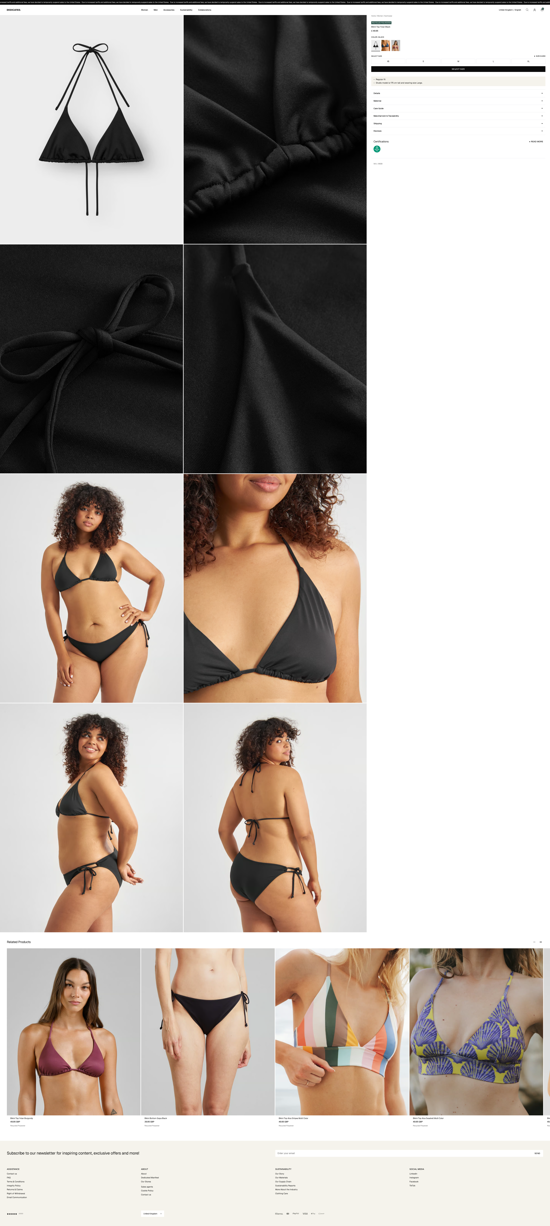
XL (528, 61)
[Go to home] (74, 9)
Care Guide (379, 108)
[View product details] (74, 1121)
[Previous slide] (534, 942)
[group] (74, 1037)
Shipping (378, 123)
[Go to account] (534, 10)
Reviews (378, 131)
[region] (275, 1037)
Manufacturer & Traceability (386, 116)
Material (377, 101)
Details (377, 93)
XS (388, 61)
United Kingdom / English (510, 10)
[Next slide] (540, 942)
